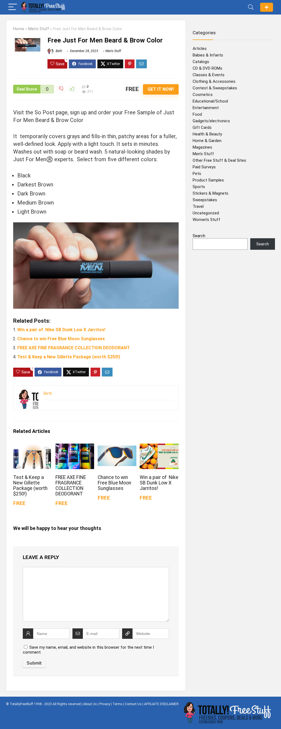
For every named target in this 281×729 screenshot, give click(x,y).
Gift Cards (202, 127)
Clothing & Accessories (214, 81)
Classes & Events (208, 74)
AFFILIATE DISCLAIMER (161, 704)
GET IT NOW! (161, 89)
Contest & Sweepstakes (215, 88)
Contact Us (133, 704)
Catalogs (201, 61)
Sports (199, 186)
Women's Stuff (206, 219)
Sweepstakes (205, 199)
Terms (117, 704)
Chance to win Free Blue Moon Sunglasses (61, 338)
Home (18, 29)
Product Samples (208, 180)
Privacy (104, 704)
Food (197, 114)
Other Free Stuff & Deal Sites (219, 160)
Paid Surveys (204, 166)
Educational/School (210, 101)
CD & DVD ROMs (207, 68)
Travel (198, 206)
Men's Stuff (38, 29)
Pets (197, 173)
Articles (200, 48)
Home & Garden (207, 140)
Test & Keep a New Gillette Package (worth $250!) (68, 356)
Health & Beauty (207, 134)
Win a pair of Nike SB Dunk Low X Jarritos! (61, 329)
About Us (90, 704)
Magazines (202, 147)
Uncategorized (206, 213)
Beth (58, 51)
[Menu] (12, 7)
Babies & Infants (208, 55)
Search (199, 235)
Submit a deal (266, 7)
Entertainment (206, 107)
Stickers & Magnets (210, 193)
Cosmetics (203, 94)
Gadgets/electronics (211, 120)
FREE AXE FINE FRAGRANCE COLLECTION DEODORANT (73, 347)
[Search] (250, 7)
